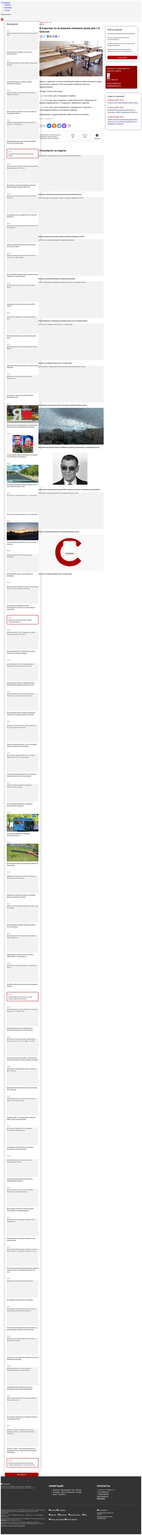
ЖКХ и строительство (68, 1492)
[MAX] (56, 36)
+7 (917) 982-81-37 (103, 1492)
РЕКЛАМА (101, 1498)
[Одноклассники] (50, 36)
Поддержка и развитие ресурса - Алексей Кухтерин (105, 1517)
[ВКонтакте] (48, 36)
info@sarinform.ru (114, 86)
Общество (41, 24)
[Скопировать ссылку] (59, 36)
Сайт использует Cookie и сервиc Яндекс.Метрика (13, 1525)
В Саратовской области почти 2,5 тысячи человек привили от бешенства (121, 44)
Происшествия (65, 1490)
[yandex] (56, 1519)
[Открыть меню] (2, 19)
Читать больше (122, 57)
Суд (72, 1490)
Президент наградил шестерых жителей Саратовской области (118, 38)
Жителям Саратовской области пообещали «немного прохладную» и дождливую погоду (120, 50)
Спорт (55, 1494)
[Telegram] (53, 36)
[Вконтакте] (62, 1515)
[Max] (108, 74)
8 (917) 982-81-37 (112, 79)
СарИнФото (61, 1494)
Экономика (56, 1492)
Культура (79, 1492)
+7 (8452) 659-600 (103, 1494)
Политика (78, 1490)
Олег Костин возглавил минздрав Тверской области (121, 33)
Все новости (12, 24)
